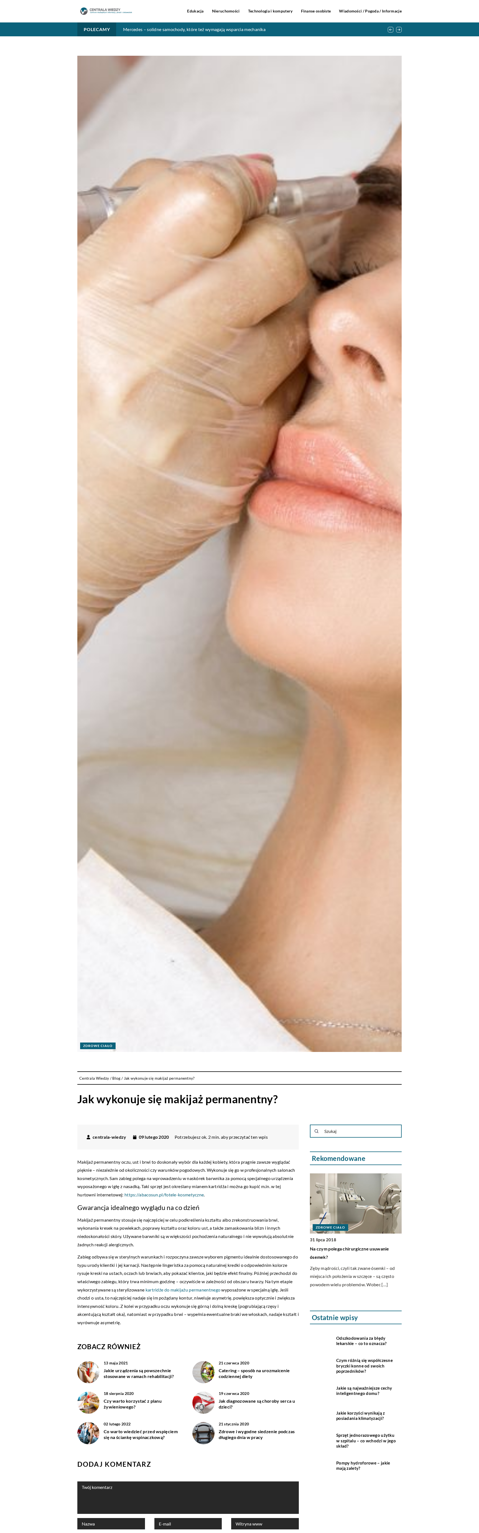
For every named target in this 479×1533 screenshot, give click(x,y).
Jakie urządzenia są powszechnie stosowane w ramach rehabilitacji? (139, 1373)
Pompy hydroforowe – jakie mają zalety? (363, 1465)
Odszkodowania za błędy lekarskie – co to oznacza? (361, 1341)
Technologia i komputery (270, 11)
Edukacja (195, 11)
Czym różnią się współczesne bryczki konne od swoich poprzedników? (364, 1366)
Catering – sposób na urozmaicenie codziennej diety (254, 1373)
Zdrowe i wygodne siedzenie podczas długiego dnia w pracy (257, 1434)
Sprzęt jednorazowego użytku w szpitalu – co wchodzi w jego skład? (366, 1440)
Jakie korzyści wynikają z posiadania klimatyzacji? (360, 1415)
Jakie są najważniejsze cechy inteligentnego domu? (364, 1390)
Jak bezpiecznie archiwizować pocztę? (349, 1248)
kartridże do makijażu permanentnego (183, 1289)
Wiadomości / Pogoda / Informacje (370, 11)
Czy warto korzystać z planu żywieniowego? (133, 1403)
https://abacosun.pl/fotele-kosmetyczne (164, 1194)
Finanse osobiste (316, 11)
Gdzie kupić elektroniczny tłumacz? (157, 29)
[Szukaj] (316, 1131)
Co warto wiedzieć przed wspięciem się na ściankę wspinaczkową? (141, 1434)
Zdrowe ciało (98, 1046)
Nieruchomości (226, 11)
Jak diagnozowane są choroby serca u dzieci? (257, 1403)
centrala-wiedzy (109, 1137)
